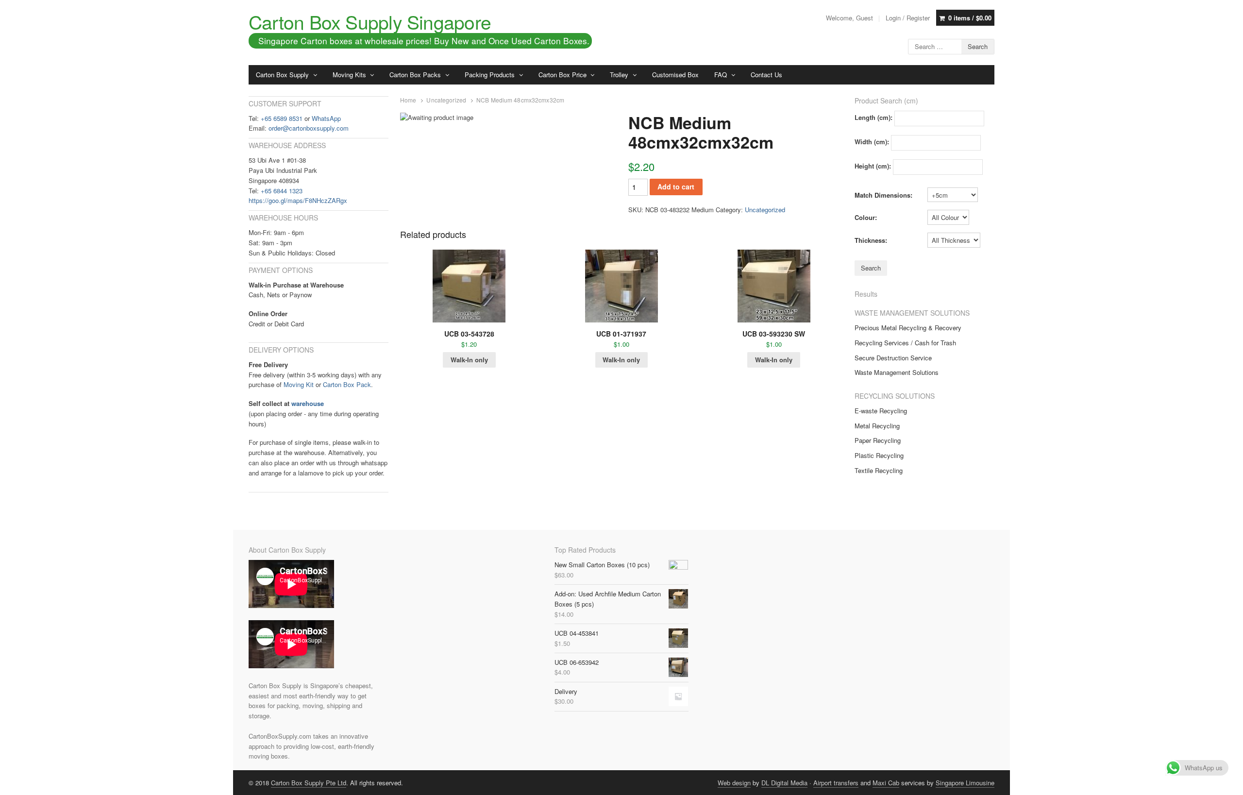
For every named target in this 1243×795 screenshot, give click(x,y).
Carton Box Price (562, 74)
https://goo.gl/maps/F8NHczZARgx (298, 200)
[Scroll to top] (1224, 781)
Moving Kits (349, 74)
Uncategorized (446, 100)
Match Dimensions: (883, 195)
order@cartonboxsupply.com (309, 128)
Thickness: (871, 240)
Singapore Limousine (965, 782)
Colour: (866, 217)
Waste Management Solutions (897, 372)
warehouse (307, 403)
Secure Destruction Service (893, 357)
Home (408, 100)
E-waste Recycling (881, 410)
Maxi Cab (886, 782)
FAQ (720, 74)
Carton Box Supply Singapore (370, 21)
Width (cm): (872, 141)
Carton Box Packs (415, 74)
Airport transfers (835, 782)
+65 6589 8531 (281, 118)
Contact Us (766, 74)
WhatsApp (326, 118)
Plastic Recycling (879, 455)
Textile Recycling (879, 470)
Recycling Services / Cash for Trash (905, 342)
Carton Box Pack (347, 384)
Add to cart (675, 186)
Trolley (619, 74)
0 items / (969, 17)
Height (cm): (873, 165)
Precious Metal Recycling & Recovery (908, 327)
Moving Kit (299, 384)
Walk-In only (469, 359)
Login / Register (908, 17)
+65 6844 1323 (281, 190)
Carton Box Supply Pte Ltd (308, 782)
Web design (734, 782)
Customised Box (675, 74)
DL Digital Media (784, 782)
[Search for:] (951, 45)
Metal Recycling (877, 425)
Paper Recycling (878, 440)
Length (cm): (873, 117)
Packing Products (490, 74)
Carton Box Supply (282, 74)
